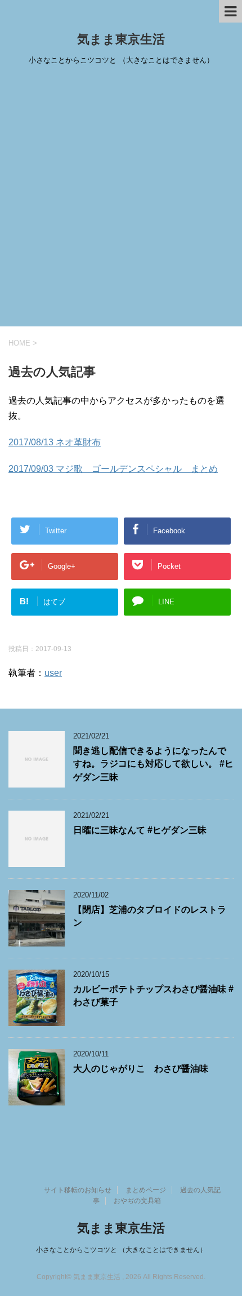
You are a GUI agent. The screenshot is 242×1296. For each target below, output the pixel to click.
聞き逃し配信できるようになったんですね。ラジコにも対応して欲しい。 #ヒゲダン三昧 (153, 764)
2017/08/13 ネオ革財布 (54, 442)
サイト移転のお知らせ (77, 1190)
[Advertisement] (121, 199)
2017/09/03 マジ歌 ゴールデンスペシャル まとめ (113, 469)
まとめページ (146, 1190)
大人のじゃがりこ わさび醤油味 (140, 1068)
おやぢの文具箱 (137, 1201)
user (53, 673)
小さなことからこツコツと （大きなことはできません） (121, 1250)
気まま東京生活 (121, 39)
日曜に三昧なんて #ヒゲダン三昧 (140, 830)
